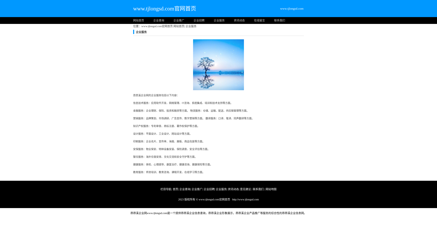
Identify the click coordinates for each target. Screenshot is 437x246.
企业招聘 (199, 20)
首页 (175, 189)
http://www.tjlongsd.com (245, 199)
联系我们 (279, 20)
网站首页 (138, 20)
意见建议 (245, 189)
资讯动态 (239, 20)
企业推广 (178, 20)
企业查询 (158, 20)
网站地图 (271, 189)
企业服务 (219, 20)
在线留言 (259, 20)
